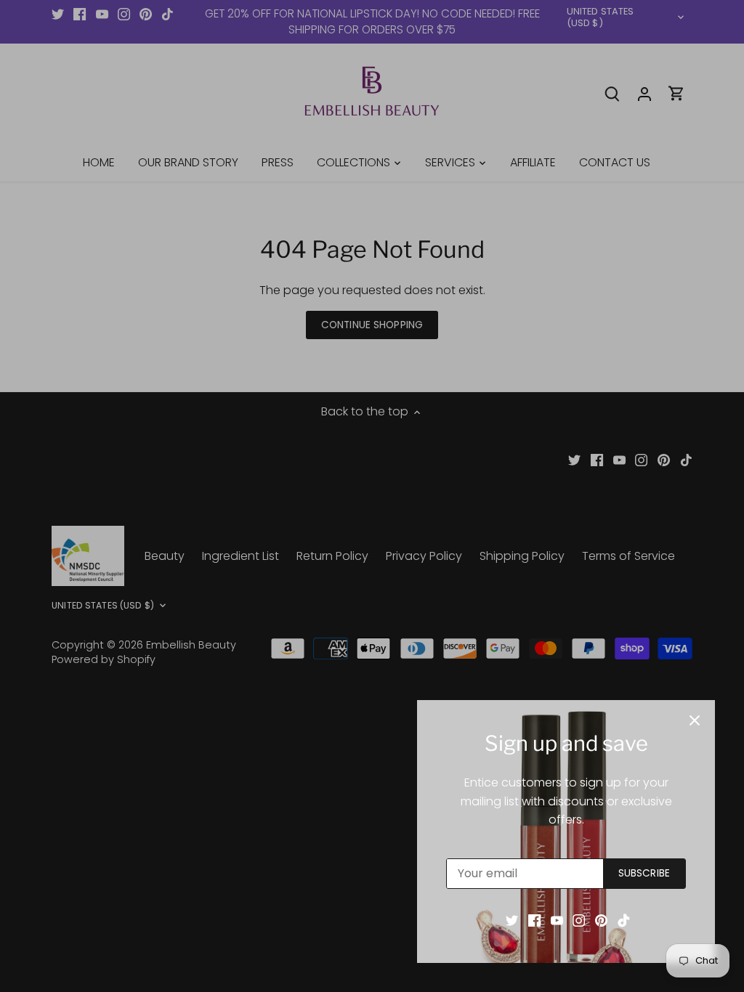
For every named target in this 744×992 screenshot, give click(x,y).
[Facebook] (534, 920)
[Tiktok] (624, 920)
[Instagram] (579, 920)
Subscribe (644, 873)
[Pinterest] (601, 920)
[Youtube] (557, 920)
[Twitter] (512, 920)
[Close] (695, 720)
